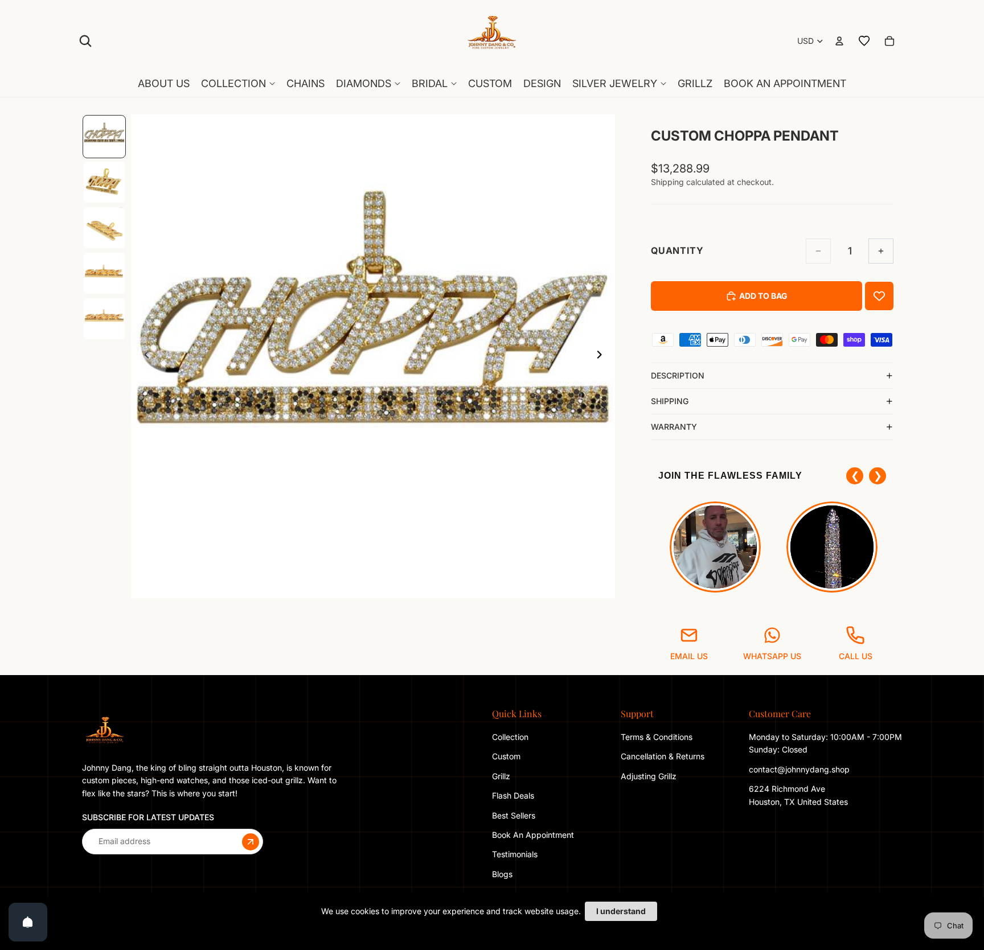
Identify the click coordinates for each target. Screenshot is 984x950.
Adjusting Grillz (650, 776)
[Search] (85, 41)
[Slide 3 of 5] (104, 227)
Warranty (674, 426)
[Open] (28, 922)
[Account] (839, 41)
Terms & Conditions (656, 737)
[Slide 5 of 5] (104, 318)
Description (677, 375)
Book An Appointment (533, 835)
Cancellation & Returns (662, 756)
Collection (510, 737)
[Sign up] (251, 841)
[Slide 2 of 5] (104, 182)
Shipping (669, 401)
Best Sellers (513, 815)
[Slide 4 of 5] (104, 273)
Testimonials (515, 854)
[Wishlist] (864, 41)
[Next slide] (602, 356)
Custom (506, 756)
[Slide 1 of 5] (104, 136)
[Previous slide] (143, 356)
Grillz (501, 776)
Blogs (502, 874)
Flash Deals (513, 795)
